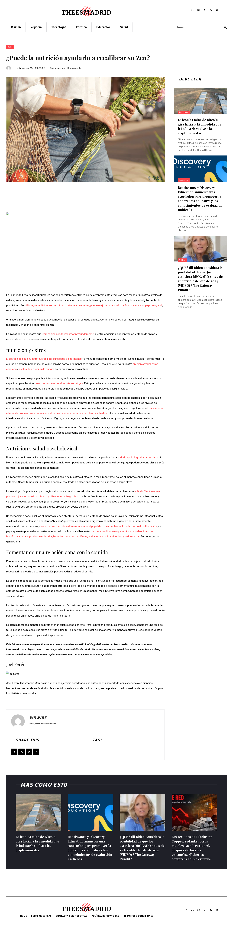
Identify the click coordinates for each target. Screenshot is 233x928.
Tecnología (183, 112)
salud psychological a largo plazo (138, 457)
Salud (10, 47)
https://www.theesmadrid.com (42, 723)
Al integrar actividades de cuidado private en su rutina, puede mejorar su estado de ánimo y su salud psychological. (93, 305)
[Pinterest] (204, 10)
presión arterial (142, 364)
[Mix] (36, 752)
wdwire (21, 68)
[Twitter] (217, 10)
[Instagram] (198, 10)
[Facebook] (186, 10)
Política (182, 260)
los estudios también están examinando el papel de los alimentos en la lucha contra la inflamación (98, 526)
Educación (183, 180)
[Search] (225, 27)
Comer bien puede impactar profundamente (68, 334)
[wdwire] (9, 68)
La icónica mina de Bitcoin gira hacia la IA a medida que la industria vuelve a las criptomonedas (199, 126)
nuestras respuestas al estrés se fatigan (59, 383)
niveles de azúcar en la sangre (36, 369)
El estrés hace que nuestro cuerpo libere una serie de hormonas (44, 358)
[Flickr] (192, 10)
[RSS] (211, 10)
